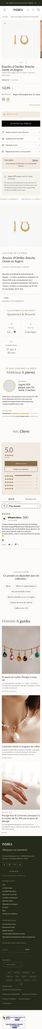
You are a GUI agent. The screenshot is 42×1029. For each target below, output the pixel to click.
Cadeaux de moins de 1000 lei (21, 602)
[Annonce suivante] (39, 3)
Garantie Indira (7, 901)
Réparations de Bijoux (10, 904)
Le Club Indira (7, 888)
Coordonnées (6, 1003)
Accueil (5, 17)
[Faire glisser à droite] (26, 62)
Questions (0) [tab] (30, 499)
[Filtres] (4, 506)
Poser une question (21, 469)
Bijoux (8, 586)
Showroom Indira (8, 927)
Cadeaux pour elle (21, 608)
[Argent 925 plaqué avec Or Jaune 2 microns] (8, 99)
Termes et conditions (9, 914)
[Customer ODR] (14, 1026)
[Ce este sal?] (14, 1018)
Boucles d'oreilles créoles (21, 591)
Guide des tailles (34, 105)
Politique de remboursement (11, 989)
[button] (4, 9)
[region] (21, 398)
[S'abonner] (27, 950)
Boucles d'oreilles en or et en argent (25, 17)
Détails (35, 160)
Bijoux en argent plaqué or (26, 586)
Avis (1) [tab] (11, 499)
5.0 (11, 332)
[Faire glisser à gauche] (15, 62)
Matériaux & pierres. (32, 199)
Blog (4, 910)
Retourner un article (9, 894)
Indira (10, 986)
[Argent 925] (3, 99)
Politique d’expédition (9, 999)
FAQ (3, 885)
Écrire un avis (21, 463)
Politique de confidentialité (11, 994)
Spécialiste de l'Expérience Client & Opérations (18, 937)
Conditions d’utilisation (29, 994)
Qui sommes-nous (9, 924)
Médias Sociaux (8, 930)
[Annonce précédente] (2, 3)
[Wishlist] (28, 9)
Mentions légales (24, 999)
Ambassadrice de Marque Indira (13, 934)
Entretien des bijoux (9, 891)
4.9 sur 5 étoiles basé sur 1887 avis (13, 875)
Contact (5, 907)
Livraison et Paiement (10, 898)
